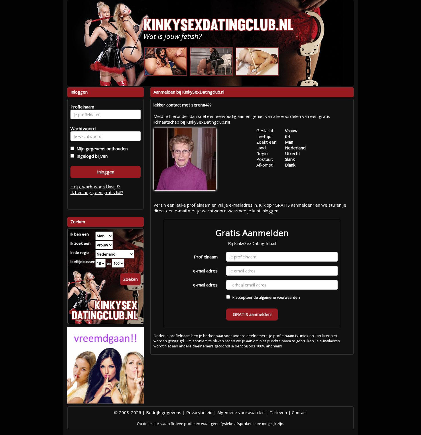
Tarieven (278, 412)
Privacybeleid (199, 412)
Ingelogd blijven (91, 156)
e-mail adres (205, 271)
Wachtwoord (81, 128)
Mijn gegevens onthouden (101, 148)
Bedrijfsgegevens (163, 412)
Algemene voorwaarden (241, 412)
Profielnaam (206, 257)
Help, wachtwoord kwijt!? (95, 186)
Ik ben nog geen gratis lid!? (96, 192)
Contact (299, 412)
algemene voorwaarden (279, 297)
